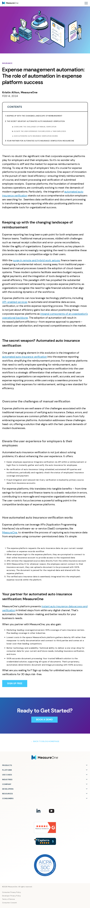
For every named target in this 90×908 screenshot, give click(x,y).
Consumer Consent (9, 903)
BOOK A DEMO (44, 719)
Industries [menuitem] (7, 779)
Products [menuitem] (7, 765)
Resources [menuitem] (7, 793)
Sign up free (14, 683)
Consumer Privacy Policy (11, 892)
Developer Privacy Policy (11, 896)
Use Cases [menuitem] (7, 775)
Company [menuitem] (6, 784)
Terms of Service (8, 899)
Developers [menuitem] (8, 789)
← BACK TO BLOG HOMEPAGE (45, 741)
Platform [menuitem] (7, 770)
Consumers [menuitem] (8, 798)
